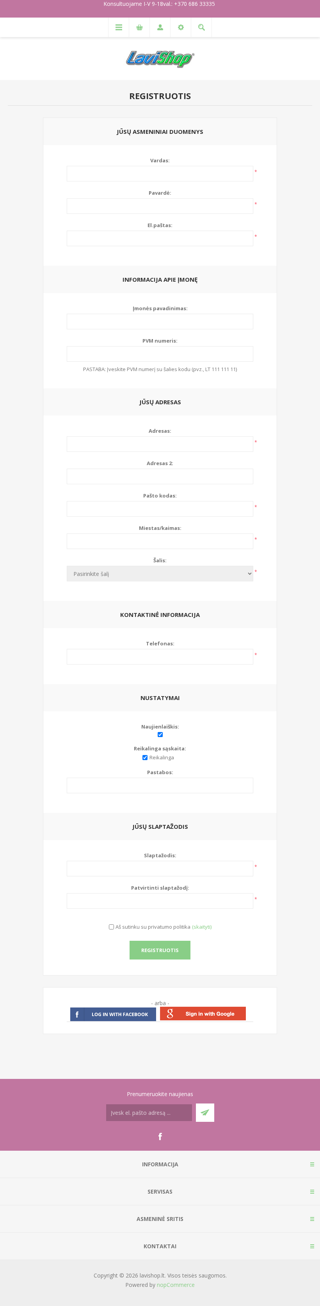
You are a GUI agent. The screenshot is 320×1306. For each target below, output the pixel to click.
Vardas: (160, 160)
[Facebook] (160, 1136)
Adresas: (160, 430)
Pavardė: (160, 192)
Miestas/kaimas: (160, 527)
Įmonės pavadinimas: (160, 308)
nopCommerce (176, 1284)
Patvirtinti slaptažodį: (160, 887)
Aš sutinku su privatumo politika (153, 926)
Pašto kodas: (160, 495)
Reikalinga (161, 757)
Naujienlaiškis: (160, 726)
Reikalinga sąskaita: (160, 748)
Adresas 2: (160, 463)
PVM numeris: (160, 340)
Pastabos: (160, 772)
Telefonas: (160, 643)
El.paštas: (160, 225)
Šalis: (160, 560)
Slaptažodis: (160, 855)
